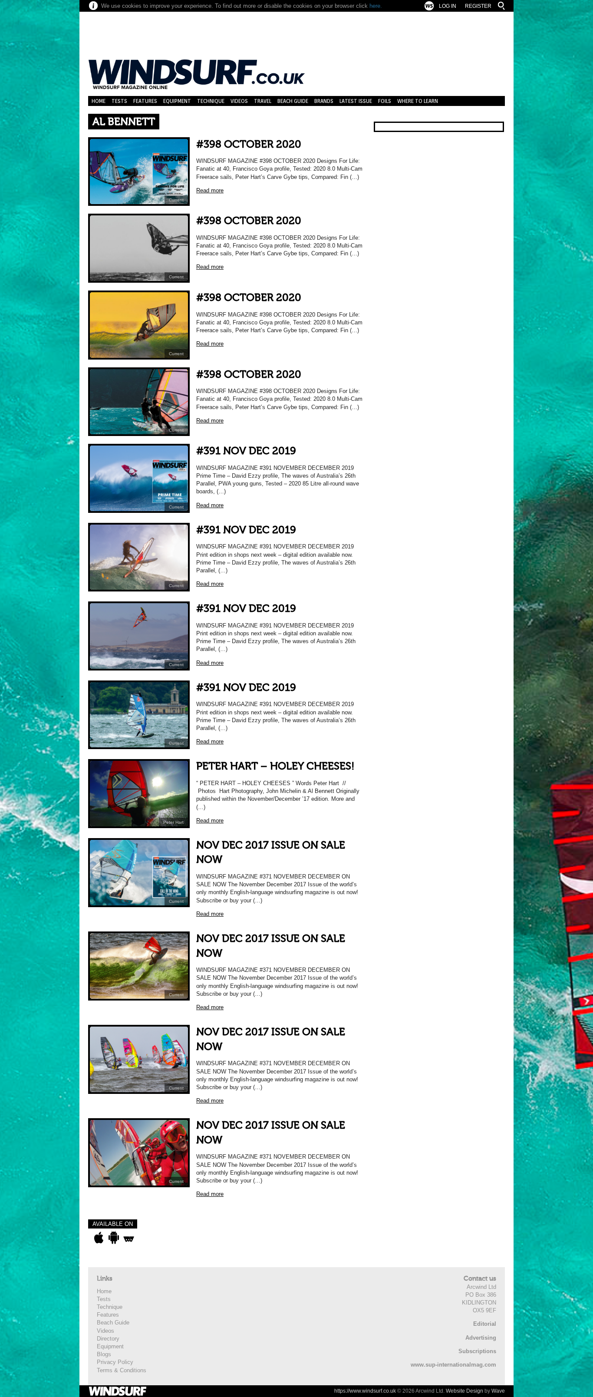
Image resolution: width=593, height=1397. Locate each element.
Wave (498, 1391)
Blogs (104, 1354)
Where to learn (417, 101)
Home (98, 101)
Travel (262, 101)
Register (478, 6)
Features (145, 101)
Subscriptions (477, 1351)
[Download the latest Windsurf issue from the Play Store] (113, 1238)
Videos (239, 101)
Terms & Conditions (121, 1370)
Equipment (177, 101)
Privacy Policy (115, 1362)
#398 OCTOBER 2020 (248, 144)
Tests (119, 101)
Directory (108, 1338)
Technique (210, 101)
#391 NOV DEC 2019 (246, 451)
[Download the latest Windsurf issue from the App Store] (99, 1238)
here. (375, 6)
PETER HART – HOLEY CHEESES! (275, 766)
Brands (323, 101)
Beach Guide (292, 101)
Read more (210, 190)
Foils (384, 101)
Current (176, 200)
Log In (447, 6)
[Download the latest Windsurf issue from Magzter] (128, 1238)
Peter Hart (173, 822)
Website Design (464, 1391)
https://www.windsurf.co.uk (365, 1391)
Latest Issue (355, 101)
